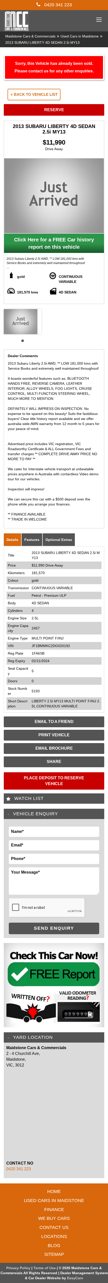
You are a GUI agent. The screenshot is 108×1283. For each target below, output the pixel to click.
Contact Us (54, 1227)
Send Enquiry (54, 928)
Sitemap (54, 1254)
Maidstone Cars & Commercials (30, 36)
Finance (54, 1209)
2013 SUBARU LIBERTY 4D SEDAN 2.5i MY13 (42, 42)
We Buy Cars (54, 1218)
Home (54, 1191)
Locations (54, 1236)
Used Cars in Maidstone (80, 36)
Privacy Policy (18, 1268)
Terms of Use (45, 1268)
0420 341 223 (57, 4)
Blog (54, 1245)
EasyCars (75, 1278)
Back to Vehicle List (35, 94)
